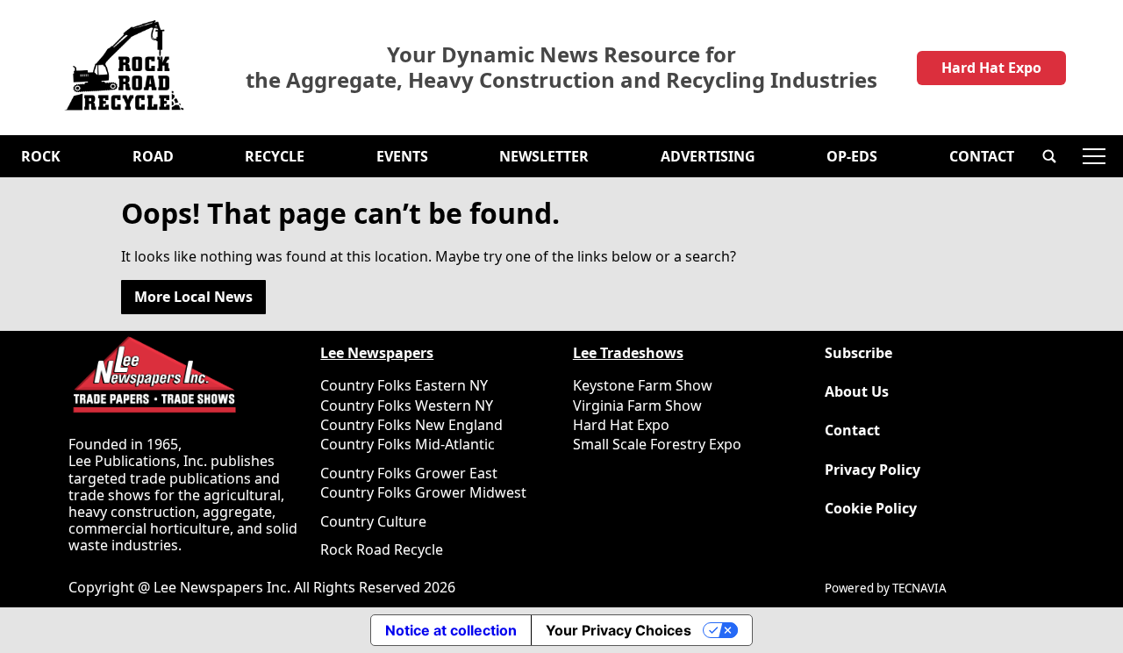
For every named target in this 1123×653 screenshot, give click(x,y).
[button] (1049, 156)
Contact (981, 156)
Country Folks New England (411, 424)
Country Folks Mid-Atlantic (407, 444)
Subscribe (858, 353)
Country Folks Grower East (408, 473)
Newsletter (544, 156)
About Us (857, 392)
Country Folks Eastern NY (404, 385)
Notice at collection (451, 630)
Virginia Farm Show (637, 405)
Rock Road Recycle (381, 549)
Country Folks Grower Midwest (423, 492)
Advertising (708, 156)
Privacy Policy (872, 470)
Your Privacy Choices (618, 630)
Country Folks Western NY (406, 405)
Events (402, 156)
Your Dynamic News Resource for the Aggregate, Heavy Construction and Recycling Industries (561, 67)
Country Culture (373, 521)
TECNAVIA (919, 588)
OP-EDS (851, 156)
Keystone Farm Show (642, 385)
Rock (41, 156)
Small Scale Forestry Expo (657, 444)
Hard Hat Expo (991, 67)
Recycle (274, 156)
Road (153, 156)
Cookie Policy (871, 508)
